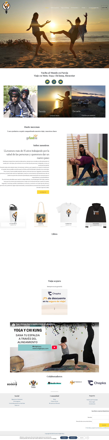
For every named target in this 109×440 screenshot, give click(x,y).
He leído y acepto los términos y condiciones (98, 428)
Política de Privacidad (92, 399)
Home (46, 7)
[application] (78, 7)
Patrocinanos (20, 115)
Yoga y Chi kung (65, 7)
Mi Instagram (16, 401)
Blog (54, 399)
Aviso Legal (92, 402)
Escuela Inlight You (93, 7)
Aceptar (64, 437)
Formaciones (74, 7)
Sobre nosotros (55, 7)
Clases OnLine (54, 401)
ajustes (54, 438)
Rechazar (73, 437)
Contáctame (92, 404)
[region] (54, 34)
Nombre (90, 417)
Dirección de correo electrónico (84, 421)
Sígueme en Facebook (16, 399)
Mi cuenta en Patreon (54, 403)
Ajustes (81, 437)
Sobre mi (17, 405)
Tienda (83, 7)
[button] (53, 67)
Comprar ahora (54, 115)
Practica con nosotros (88, 115)
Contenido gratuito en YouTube (17, 403)
